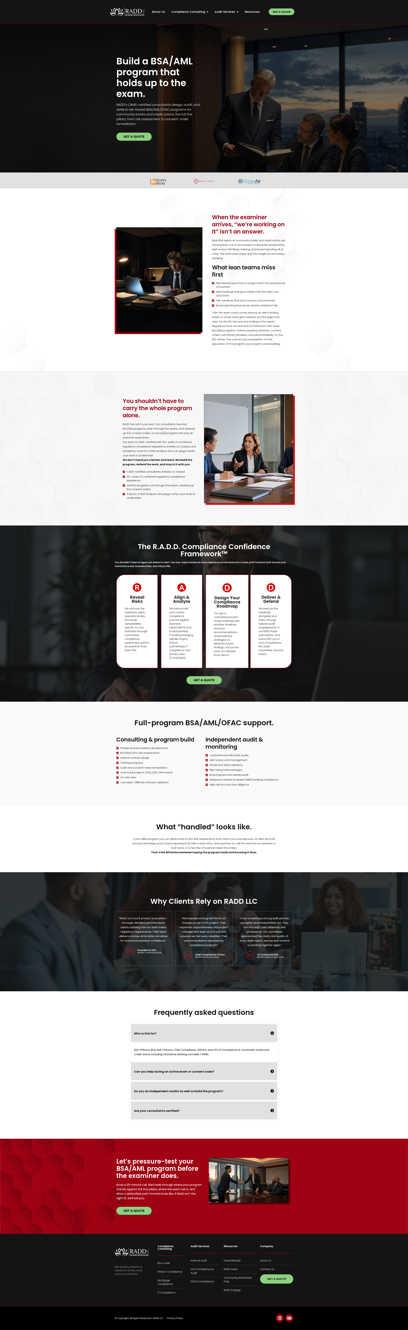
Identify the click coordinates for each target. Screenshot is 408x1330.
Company (266, 1246)
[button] (204, 1033)
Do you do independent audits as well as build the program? (178, 1091)
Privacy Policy (175, 1318)
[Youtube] (289, 1318)
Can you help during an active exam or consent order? (174, 1072)
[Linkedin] (280, 1318)
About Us (158, 12)
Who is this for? (145, 1033)
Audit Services (225, 12)
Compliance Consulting (188, 12)
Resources (252, 12)
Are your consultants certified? (157, 1111)
